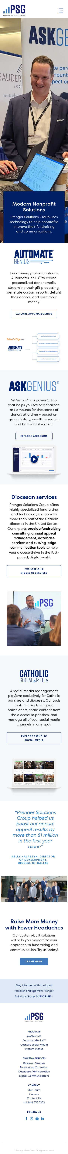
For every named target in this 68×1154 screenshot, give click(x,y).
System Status (34, 1048)
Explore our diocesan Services (34, 571)
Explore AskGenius (34, 436)
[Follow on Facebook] (26, 1119)
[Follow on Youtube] (36, 1119)
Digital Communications (34, 1075)
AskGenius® (34, 1036)
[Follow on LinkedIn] (42, 1119)
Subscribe (43, 996)
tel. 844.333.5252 (34, 1102)
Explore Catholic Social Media (34, 738)
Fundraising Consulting (34, 1067)
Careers (34, 1094)
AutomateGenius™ (34, 1040)
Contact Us (34, 1098)
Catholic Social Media (34, 1044)
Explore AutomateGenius (34, 313)
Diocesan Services (34, 1063)
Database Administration (34, 1071)
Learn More (34, 961)
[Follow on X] (31, 1119)
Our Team (34, 1090)
